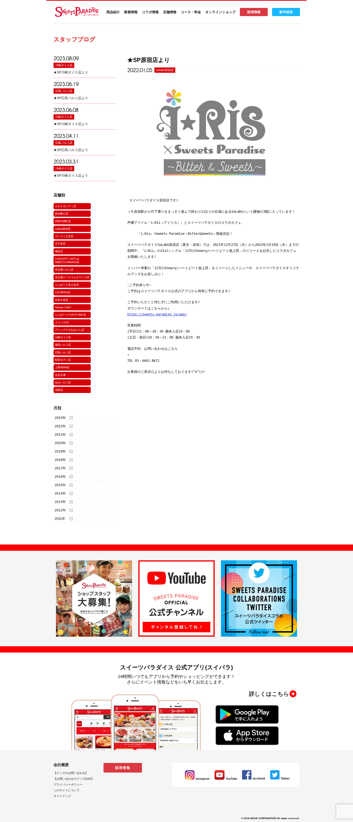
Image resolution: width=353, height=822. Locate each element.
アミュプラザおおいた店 (69, 329)
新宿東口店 (61, 213)
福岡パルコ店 (63, 344)
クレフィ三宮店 (64, 236)
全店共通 (60, 375)
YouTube (231, 778)
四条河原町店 (63, 221)
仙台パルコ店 (63, 382)
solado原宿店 (63, 228)
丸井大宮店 (61, 299)
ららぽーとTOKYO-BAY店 (70, 314)
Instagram (203, 778)
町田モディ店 (63, 359)
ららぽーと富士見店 (67, 284)
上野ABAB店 (62, 367)
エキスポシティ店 (65, 206)
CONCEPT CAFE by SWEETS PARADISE (67, 260)
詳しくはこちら (269, 694)
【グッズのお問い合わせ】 (71, 773)
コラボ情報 (150, 12)
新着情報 (131, 12)
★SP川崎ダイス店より (71, 72)
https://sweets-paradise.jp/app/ (157, 314)
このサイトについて (66, 790)
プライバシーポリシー (68, 784)
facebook (259, 778)
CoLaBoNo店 (62, 292)
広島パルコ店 (64, 91)
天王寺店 (60, 243)
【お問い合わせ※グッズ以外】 (74, 778)
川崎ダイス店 (64, 65)
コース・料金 (191, 12)
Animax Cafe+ (63, 307)
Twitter (285, 778)
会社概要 (61, 765)
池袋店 (59, 389)
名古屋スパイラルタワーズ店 (72, 277)
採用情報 (254, 12)
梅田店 (59, 251)
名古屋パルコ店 (64, 269)
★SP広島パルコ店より (71, 98)
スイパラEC (62, 322)
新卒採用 (286, 12)
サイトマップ (62, 796)
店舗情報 (169, 12)
